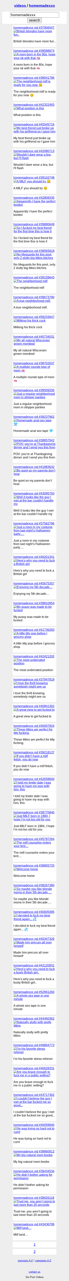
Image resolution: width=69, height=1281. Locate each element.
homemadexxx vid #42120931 (33, 965)
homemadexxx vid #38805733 (33, 865)
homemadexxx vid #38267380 (33, 885)
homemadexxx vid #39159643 (33, 277)
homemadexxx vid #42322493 (33, 104)
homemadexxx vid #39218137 (33, 752)
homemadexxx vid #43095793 (33, 493)
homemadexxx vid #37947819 (33, 679)
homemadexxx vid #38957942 (33, 440)
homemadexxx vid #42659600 (33, 779)
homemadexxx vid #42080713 (33, 151)
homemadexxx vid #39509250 (33, 390)
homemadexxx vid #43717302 (33, 1094)
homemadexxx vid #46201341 (33, 556)
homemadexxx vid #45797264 (33, 839)
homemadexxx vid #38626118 (33, 1197)
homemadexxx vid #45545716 (33, 124)
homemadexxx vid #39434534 (33, 1171)
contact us (34, 1271)
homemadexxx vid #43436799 (33, 1224)
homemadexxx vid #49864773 (33, 1045)
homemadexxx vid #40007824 (33, 725)
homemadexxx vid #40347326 (33, 938)
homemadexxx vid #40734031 (33, 336)
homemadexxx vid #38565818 (33, 250)
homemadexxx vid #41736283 (33, 629)
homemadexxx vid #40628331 (33, 1068)
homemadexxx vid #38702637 (33, 363)
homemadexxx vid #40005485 (33, 911)
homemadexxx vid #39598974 (33, 50)
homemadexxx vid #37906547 (33, 27)
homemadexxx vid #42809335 (33, 197)
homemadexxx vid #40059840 (33, 1124)
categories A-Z (43, 1260)
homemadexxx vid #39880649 (33, 224)
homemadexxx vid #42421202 (33, 656)
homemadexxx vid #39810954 (33, 603)
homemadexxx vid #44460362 (33, 1018)
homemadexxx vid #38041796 (33, 77)
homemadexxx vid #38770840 (33, 812)
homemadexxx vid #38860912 (33, 1151)
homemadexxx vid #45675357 (33, 583)
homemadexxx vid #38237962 (33, 416)
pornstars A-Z (25, 1260)
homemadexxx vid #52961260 (33, 992)
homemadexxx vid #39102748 (33, 177)
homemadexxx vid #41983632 (33, 467)
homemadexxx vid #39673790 (33, 297)
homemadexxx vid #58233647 (33, 317)
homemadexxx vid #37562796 (33, 523)
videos (20, 6)
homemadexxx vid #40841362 (33, 706)
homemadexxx (42, 6)
